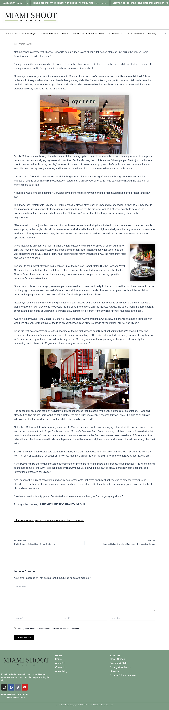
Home (58, 659)
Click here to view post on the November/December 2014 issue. (49, 520)
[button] (13, 33)
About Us (128, 34)
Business (116, 34)
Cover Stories (12, 34)
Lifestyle (64, 34)
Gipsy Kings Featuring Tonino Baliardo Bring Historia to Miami (127, 3)
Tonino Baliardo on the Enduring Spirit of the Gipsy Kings (46, 3)
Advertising (151, 34)
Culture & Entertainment (96, 34)
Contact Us (139, 34)
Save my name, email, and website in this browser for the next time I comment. (48, 628)
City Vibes (77, 34)
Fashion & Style (29, 34)
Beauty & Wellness (48, 34)
